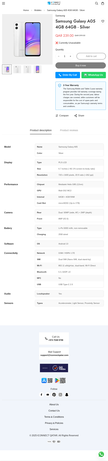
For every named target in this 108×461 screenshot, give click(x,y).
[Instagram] (60, 394)
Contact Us (54, 410)
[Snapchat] (66, 394)
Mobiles (37, 10)
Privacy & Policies (54, 423)
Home (26, 10)
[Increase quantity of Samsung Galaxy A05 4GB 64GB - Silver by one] (70, 56)
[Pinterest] (54, 394)
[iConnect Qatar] (54, 3)
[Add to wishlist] (103, 21)
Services (54, 429)
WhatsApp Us (95, 75)
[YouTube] (48, 394)
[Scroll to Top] (102, 445)
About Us (54, 404)
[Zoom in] (46, 20)
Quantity (59, 49)
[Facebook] (41, 394)
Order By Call (70, 75)
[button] (102, 3)
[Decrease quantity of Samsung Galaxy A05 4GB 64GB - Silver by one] (59, 56)
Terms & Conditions (54, 417)
